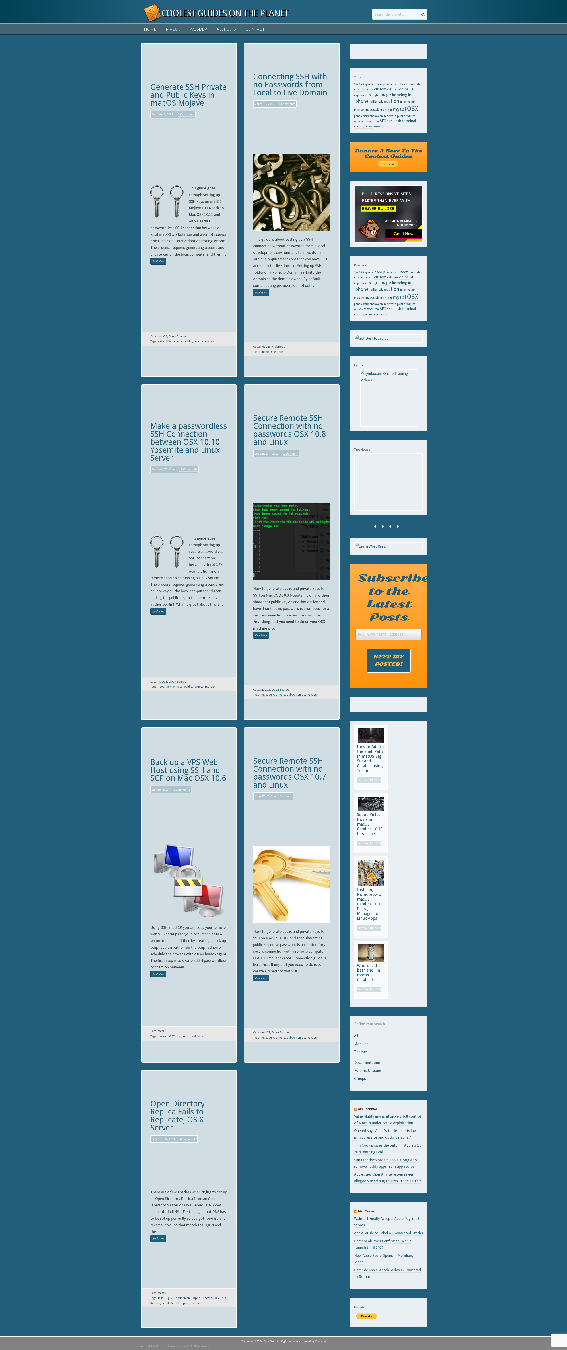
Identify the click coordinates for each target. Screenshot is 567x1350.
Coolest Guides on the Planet (151, 18)
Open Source (177, 336)
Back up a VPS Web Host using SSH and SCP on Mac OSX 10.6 (188, 770)
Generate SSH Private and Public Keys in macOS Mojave (188, 95)
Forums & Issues (368, 1070)
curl (371, 89)
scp (178, 1036)
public (188, 341)
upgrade (377, 126)
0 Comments (287, 104)
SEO (383, 120)
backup (163, 1036)
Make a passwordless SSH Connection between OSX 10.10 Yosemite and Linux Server (188, 442)
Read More (158, 261)
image (385, 95)
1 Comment (290, 453)
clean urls (414, 84)
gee (162, 1345)
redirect (410, 116)
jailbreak (376, 101)
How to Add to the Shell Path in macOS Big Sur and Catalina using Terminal (370, 758)
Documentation (367, 1062)
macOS (162, 336)
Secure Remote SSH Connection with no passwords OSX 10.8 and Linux (289, 430)
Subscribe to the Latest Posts (390, 597)
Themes (361, 1051)
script (186, 1036)
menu (388, 109)
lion (395, 101)
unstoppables (363, 126)
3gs (356, 84)
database (392, 89)
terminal (409, 120)
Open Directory (203, 1298)
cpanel (265, 352)
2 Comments (186, 114)
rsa (207, 341)
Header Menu (182, 1298)
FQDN (168, 1298)
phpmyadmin (378, 116)
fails (160, 1298)
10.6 (361, 84)
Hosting (265, 347)
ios (410, 95)
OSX (168, 341)
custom (380, 89)
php (366, 115)
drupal (404, 89)
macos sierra (374, 109)
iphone (361, 101)
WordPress (195, 1345)
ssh (213, 341)
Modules (361, 1043)
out (224, 1298)
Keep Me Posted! (388, 660)
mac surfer (366, 1211)
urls (385, 126)
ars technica (368, 1109)
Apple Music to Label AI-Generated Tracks (388, 1232)
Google (374, 95)
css (366, 89)
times (201, 1303)
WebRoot (278, 347)
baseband (392, 84)
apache (369, 84)
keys (161, 341)
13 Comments (188, 469)
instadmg (399, 94)
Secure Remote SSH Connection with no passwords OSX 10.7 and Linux (289, 773)
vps (200, 1036)
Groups (360, 1078)
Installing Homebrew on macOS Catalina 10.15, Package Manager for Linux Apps (370, 904)
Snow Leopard (179, 1303)
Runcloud (321, 1341)
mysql (399, 109)
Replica (155, 1303)
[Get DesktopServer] (388, 338)
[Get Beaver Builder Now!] (388, 214)
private (178, 341)
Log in (205, 1345)
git (366, 95)
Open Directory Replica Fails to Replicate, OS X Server (177, 1115)
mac (403, 102)
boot (404, 84)
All (356, 1035)
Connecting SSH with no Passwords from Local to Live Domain (290, 84)
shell (274, 352)
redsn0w (358, 121)
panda (358, 116)
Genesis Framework (178, 1345)
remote (199, 341)
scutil (165, 1303)
